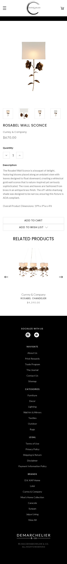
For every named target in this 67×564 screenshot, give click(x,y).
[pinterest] (36, 334)
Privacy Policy (32, 449)
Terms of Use (32, 443)
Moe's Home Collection (32, 497)
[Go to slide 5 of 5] (7, 277)
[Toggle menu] (4, 8)
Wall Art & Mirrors (32, 412)
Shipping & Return (32, 454)
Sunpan (32, 508)
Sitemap (32, 381)
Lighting (32, 406)
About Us (32, 353)
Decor (32, 401)
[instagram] (28, 334)
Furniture (32, 395)
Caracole (32, 503)
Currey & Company (32, 491)
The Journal (32, 370)
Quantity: (8, 147)
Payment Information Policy (32, 466)
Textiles (32, 418)
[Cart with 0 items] (62, 8)
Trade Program (32, 364)
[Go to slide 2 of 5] (60, 277)
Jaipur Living (32, 514)
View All (32, 520)
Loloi (32, 486)
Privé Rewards (32, 358)
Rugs (32, 429)
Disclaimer (32, 460)
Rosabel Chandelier (34, 298)
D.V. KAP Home (32, 480)
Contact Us (32, 375)
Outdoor (32, 423)
